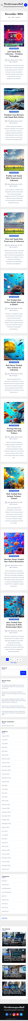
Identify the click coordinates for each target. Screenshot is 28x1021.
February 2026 (6, 759)
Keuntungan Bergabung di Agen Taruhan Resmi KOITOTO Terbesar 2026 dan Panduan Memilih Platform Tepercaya (14, 700)
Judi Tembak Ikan (14, 296)
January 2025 (6, 808)
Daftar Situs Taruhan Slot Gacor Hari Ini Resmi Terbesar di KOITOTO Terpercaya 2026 (14, 992)
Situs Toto (4, 918)
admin (9, 60)
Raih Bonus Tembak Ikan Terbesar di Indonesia (14, 368)
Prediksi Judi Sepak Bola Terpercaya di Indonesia (14, 178)
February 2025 (6, 804)
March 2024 (5, 846)
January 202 (5, 869)
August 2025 (5, 781)
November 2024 (6, 816)
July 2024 (4, 831)
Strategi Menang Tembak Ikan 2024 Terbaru (14, 431)
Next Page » (14, 662)
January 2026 (6, 762)
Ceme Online (5, 884)
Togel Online (5, 911)
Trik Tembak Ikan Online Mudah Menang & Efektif (14, 302)
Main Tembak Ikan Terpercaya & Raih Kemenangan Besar (14, 625)
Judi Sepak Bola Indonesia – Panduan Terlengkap (14, 54)
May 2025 (4, 793)
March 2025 (5, 800)
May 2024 (4, 838)
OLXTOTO (19, 1019)
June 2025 (5, 789)
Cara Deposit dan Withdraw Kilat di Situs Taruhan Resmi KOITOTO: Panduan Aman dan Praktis (13, 686)
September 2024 (6, 823)
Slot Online (5, 907)
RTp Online (5, 903)
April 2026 (5, 751)
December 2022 (6, 865)
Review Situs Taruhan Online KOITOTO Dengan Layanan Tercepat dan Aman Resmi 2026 (14, 693)
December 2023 (6, 858)
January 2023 (6, 861)
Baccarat (4, 881)
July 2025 (4, 785)
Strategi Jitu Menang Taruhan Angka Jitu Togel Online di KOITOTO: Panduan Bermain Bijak (13, 713)
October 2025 (5, 774)
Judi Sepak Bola (14, 48)
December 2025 (6, 766)
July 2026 (4, 739)
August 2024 (5, 827)
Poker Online (5, 900)
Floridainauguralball (13, 4)
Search (4, 668)
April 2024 (5, 842)
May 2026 (4, 747)
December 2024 (6, 812)
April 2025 (4, 797)
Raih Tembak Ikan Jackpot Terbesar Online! (14, 496)
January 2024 (6, 854)
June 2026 (5, 743)
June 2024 (5, 835)
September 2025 (6, 778)
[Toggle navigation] (2, 5)
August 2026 (5, 736)
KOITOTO (4, 896)
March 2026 (5, 755)
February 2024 (6, 850)
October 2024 (5, 819)
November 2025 (6, 770)
